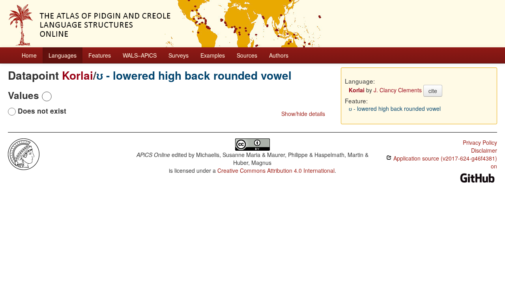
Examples (212, 55)
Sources (247, 55)
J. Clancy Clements (398, 90)
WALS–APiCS (140, 55)
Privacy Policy (480, 142)
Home (29, 55)
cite (432, 91)
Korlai (77, 75)
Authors (278, 55)
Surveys (178, 55)
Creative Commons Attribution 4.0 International (276, 170)
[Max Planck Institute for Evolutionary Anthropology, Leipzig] (23, 153)
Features (99, 55)
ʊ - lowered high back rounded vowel (194, 75)
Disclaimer (484, 150)
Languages (63, 55)
